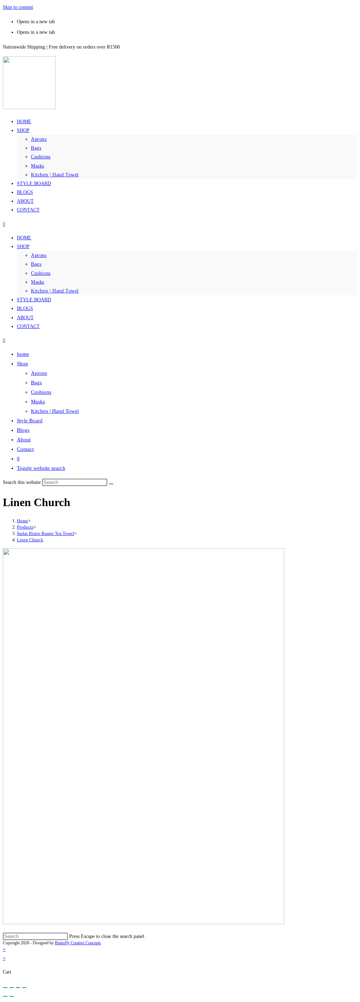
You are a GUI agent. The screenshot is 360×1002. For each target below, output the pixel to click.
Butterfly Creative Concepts (78, 942)
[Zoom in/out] (24, 987)
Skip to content (18, 7)
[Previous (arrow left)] (5, 996)
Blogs (25, 192)
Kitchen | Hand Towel (55, 174)
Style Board (34, 183)
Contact (28, 210)
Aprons (39, 139)
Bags (36, 148)
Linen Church (30, 539)
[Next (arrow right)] (11, 996)
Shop (23, 130)
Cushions (41, 156)
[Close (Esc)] (5, 987)
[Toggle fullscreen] (17, 987)
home (24, 121)
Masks (37, 166)
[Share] (11, 987)
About (25, 201)
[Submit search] (111, 484)
